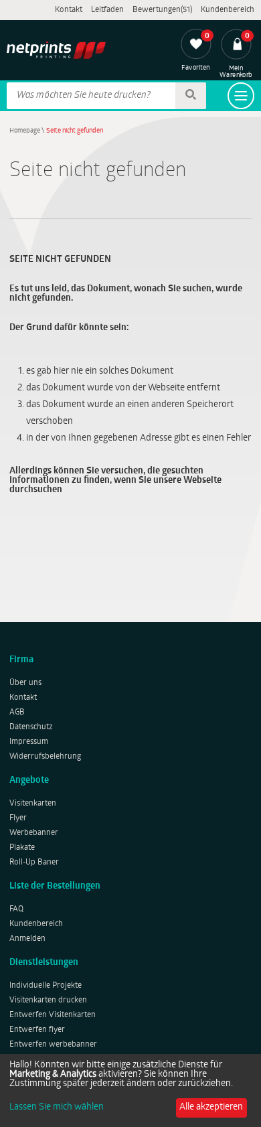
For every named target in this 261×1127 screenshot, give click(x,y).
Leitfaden (107, 10)
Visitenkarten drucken (48, 1000)
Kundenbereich (227, 10)
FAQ (16, 909)
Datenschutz (31, 727)
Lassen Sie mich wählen (56, 1107)
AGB (17, 712)
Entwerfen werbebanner (53, 1045)
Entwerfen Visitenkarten (52, 1015)
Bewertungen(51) (162, 10)
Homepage (24, 131)
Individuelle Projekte (45, 986)
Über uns (25, 683)
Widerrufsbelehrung (45, 757)
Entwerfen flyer (37, 1030)
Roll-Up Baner (34, 862)
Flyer (18, 818)
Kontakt (68, 10)
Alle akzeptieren (211, 1107)
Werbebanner (33, 833)
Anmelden (27, 939)
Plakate (22, 848)
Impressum (28, 742)
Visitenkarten (32, 804)
